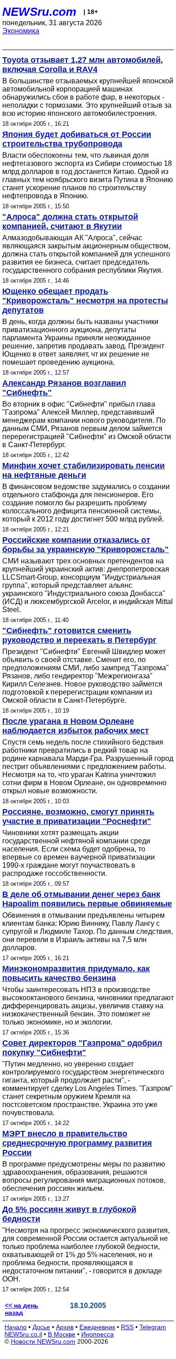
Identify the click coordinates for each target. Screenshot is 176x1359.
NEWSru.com (39, 11)
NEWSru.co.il (23, 1334)
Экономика (20, 31)
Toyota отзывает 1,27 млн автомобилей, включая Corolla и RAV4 (82, 64)
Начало (16, 1327)
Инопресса (97, 1334)
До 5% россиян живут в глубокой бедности (69, 1214)
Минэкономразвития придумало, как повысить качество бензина (76, 973)
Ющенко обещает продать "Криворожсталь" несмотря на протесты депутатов (85, 301)
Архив (65, 1327)
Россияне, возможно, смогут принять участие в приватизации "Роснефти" (78, 816)
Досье (41, 1327)
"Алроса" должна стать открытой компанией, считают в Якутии (70, 221)
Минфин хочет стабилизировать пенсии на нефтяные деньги (83, 470)
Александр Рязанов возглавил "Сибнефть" (64, 388)
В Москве (61, 1334)
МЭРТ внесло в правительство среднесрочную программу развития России (77, 1143)
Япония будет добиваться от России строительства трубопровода (76, 139)
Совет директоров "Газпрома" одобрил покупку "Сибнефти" (82, 1048)
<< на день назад (21, 1309)
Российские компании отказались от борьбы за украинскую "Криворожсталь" (85, 544)
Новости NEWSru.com (43, 1341)
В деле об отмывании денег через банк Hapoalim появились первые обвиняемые (87, 899)
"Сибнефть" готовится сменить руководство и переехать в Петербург (79, 635)
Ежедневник (97, 1327)
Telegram (152, 1327)
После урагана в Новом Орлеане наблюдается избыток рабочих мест (75, 726)
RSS (127, 1327)
